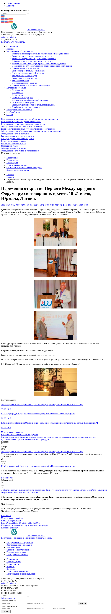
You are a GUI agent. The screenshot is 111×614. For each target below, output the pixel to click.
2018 (42, 205)
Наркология (17, 90)
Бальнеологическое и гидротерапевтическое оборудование (39, 63)
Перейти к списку (9, 528)
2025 (8, 205)
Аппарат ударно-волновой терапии (28, 73)
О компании (12, 46)
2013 (66, 205)
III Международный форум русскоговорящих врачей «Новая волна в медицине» (38, 466)
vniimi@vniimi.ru (8, 37)
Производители (13, 561)
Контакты (5, 42)
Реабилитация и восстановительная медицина (33, 105)
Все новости (7, 478)
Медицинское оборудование (19, 51)
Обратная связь (18, 42)
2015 (57, 205)
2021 (27, 205)
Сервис (9, 114)
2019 (37, 205)
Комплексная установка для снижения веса (32, 56)
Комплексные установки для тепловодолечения (34, 58)
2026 (3, 205)
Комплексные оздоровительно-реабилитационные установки (40, 54)
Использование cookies (17, 571)
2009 (81, 205)
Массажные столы (20, 80)
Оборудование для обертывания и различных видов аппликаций (42, 66)
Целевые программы (16, 88)
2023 (18, 205)
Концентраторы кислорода (24, 75)
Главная (10, 174)
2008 (86, 205)
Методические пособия (17, 554)
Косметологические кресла (24, 78)
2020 (32, 205)
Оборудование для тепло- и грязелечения (31, 85)
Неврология (17, 92)
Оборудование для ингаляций (26, 68)
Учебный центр (13, 112)
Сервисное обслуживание (18, 550)
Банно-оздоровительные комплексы (28, 71)
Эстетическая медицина (23, 102)
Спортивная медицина (22, 97)
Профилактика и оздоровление (26, 107)
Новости (10, 6)
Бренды (10, 49)
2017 (47, 205)
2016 (52, 205)
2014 (62, 205)
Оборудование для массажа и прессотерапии (32, 61)
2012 (71, 205)
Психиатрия (17, 95)
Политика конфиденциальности (21, 574)
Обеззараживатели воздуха (24, 83)
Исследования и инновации (19, 110)
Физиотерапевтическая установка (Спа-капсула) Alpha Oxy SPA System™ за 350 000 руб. (42, 451)
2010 (76, 205)
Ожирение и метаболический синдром (30, 100)
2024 (13, 205)
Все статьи (6, 515)
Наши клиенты (13, 3)
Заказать (82, 603)
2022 (23, 205)
